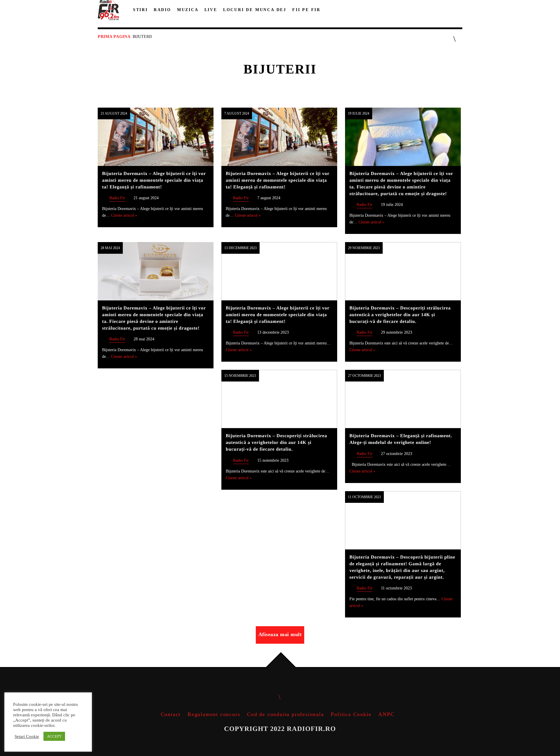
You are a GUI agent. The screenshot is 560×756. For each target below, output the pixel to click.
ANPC (386, 714)
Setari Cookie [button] (27, 736)
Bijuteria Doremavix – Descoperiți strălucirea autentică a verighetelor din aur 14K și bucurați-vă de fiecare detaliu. (400, 315)
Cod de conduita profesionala (285, 714)
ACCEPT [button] (54, 736)
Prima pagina (114, 36)
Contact (171, 714)
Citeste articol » (124, 215)
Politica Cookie (351, 714)
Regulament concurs (214, 714)
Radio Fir (117, 197)
